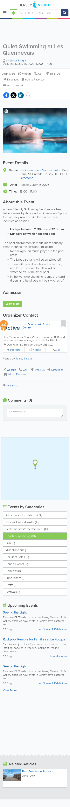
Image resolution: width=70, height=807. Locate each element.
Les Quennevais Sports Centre (40, 170)
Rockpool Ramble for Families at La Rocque (34, 639)
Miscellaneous (58, 656)
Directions (13, 80)
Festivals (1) (12, 592)
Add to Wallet (15, 85)
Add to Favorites (35, 80)
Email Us (55, 74)
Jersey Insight (18, 61)
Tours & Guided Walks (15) (22, 522)
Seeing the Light (15, 612)
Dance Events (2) (16, 564)
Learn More (8, 74)
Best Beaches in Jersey (36, 771)
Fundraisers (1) (14, 578)
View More (10, 690)
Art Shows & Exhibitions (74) (23, 515)
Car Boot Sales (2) (17, 557)
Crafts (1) (10, 585)
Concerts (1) (13, 571)
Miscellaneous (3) (16, 550)
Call (40, 74)
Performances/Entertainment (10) (27, 529)
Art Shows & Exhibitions (53, 629)
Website (27, 74)
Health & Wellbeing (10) (20, 536)
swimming (12, 386)
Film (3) (10, 543)
